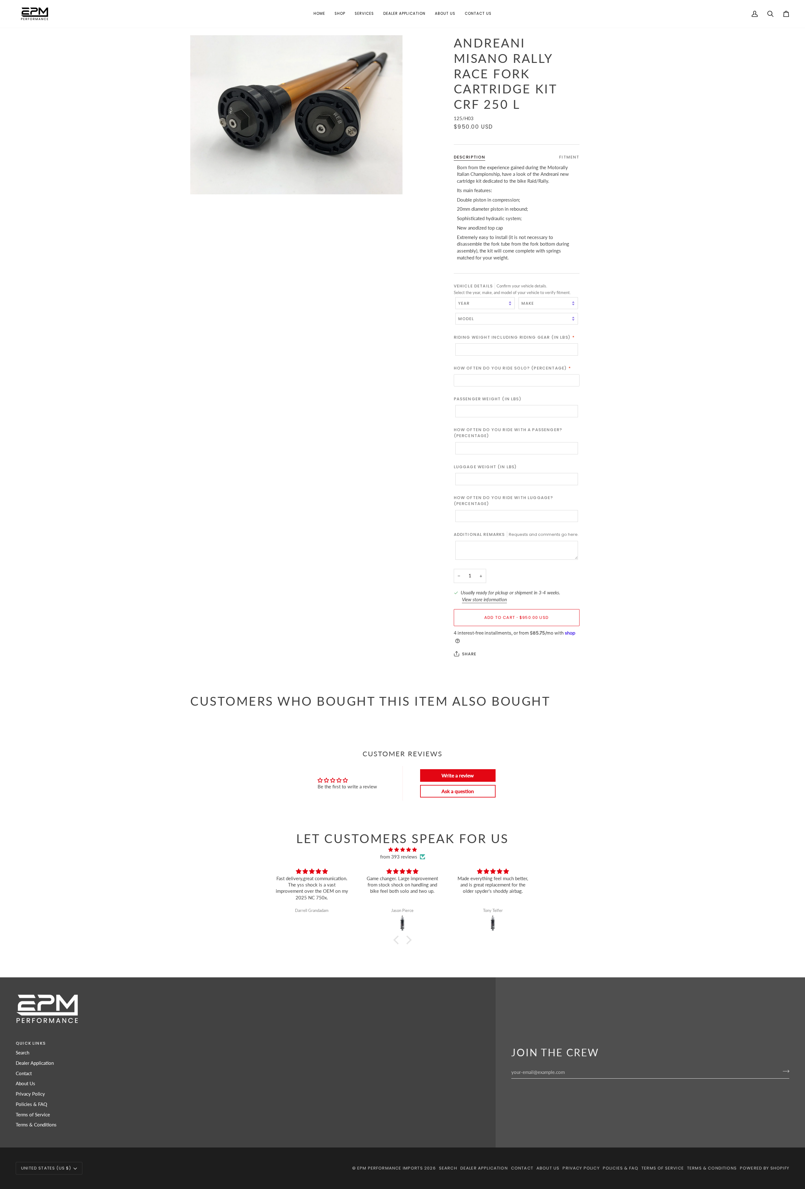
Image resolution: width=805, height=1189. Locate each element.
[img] (402, 849)
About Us (25, 1083)
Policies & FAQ (31, 1104)
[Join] (784, 1071)
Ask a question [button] (457, 791)
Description (470, 157)
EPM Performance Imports (390, 1168)
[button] (340, 14)
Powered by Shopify (764, 1168)
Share (469, 654)
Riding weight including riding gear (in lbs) (514, 337)
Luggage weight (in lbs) (485, 466)
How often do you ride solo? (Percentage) (512, 368)
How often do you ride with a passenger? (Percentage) (508, 433)
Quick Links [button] (31, 1043)
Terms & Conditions (36, 1124)
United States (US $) (46, 1168)
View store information (484, 599)
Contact (24, 1073)
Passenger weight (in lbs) (487, 399)
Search (22, 1052)
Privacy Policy (30, 1094)
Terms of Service (33, 1114)
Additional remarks (516, 534)
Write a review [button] (457, 775)
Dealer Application (35, 1063)
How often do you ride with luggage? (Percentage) (503, 500)
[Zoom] (202, 182)
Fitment (569, 157)
